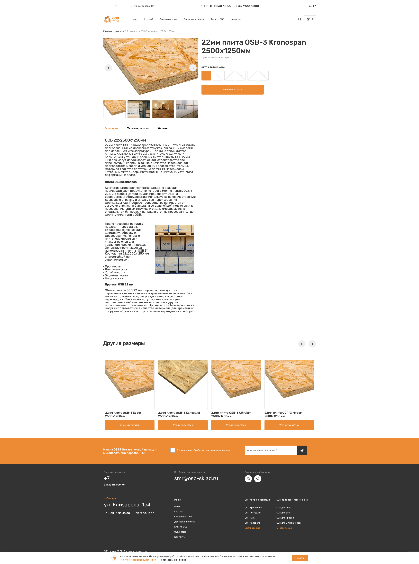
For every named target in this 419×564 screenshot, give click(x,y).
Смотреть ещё (252, 528)
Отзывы (163, 128)
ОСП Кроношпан (254, 507)
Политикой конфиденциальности (138, 559)
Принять (299, 558)
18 (263, 75)
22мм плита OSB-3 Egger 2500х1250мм (123, 414)
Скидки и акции (168, 19)
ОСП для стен (283, 512)
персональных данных (217, 450)
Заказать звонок (114, 484)
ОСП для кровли (285, 517)
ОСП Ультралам (253, 512)
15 (252, 75)
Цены (134, 19)
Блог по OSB (217, 19)
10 (229, 75)
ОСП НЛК (250, 517)
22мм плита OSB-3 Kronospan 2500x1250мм (151, 31)
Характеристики (138, 128)
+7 (106, 478)
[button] (108, 67)
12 (241, 75)
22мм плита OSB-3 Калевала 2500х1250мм (179, 414)
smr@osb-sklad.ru (196, 478)
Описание (111, 128)
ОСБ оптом (180, 531)
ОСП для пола (283, 507)
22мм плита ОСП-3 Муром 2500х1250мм (283, 414)
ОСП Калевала (252, 522)
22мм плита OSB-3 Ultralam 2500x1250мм (231, 414)
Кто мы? (148, 19)
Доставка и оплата (194, 19)
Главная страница (113, 31)
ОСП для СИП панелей (288, 522)
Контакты (236, 19)
